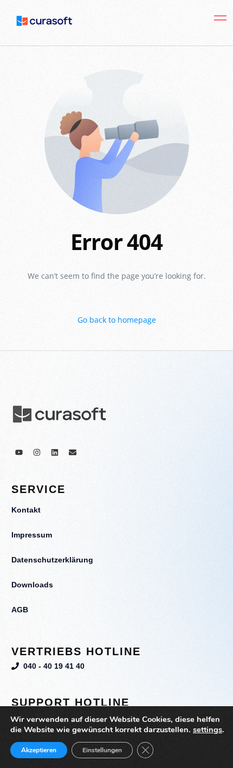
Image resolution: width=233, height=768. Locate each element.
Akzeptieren (38, 750)
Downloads (32, 584)
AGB (19, 609)
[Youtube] (19, 452)
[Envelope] (72, 452)
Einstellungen (102, 750)
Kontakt (26, 509)
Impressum (31, 534)
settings (207, 729)
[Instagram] (36, 452)
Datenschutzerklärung (52, 559)
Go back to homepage (116, 320)
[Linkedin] (54, 452)
